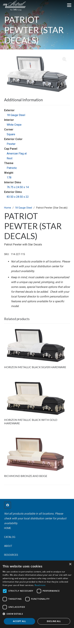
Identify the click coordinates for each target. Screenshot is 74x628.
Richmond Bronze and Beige (25, 475)
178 (9, 177)
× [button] (70, 564)
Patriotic (12, 168)
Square (11, 134)
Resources (11, 554)
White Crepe (14, 124)
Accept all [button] (19, 621)
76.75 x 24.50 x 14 (18, 187)
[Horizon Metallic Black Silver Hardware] (37, 328)
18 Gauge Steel (16, 115)
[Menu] (69, 5)
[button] (64, 59)
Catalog (9, 537)
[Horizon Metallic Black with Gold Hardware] (37, 381)
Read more (40, 585)
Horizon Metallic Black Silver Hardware (35, 367)
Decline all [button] (54, 621)
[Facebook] (7, 505)
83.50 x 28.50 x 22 (18, 196)
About (8, 546)
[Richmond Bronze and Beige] (37, 437)
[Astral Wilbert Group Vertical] (14, 6)
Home (7, 207)
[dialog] (37, 594)
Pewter (11, 144)
